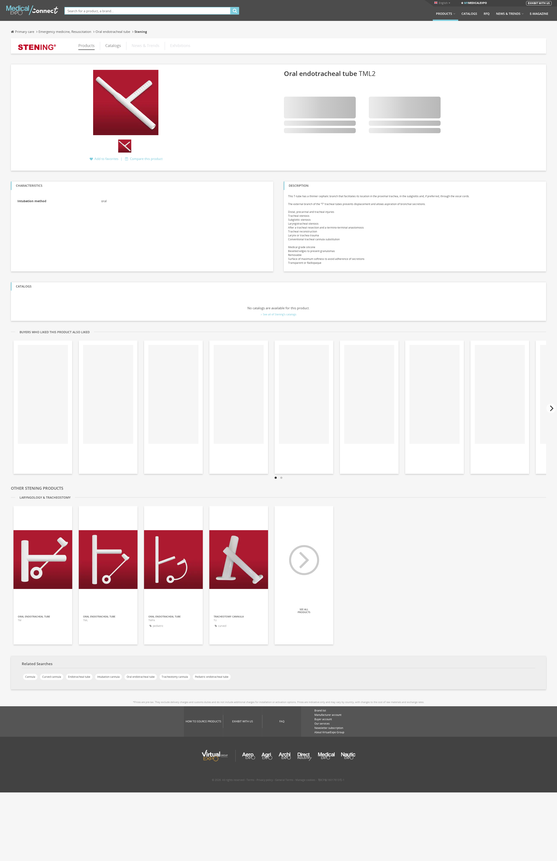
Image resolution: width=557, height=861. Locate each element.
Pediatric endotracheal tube (211, 677)
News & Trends (508, 14)
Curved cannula (51, 677)
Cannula (30, 677)
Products (444, 14)
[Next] (551, 408)
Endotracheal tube (79, 677)
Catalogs (469, 14)
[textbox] (147, 11)
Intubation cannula (108, 677)
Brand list (320, 710)
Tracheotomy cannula (175, 677)
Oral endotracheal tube (141, 677)
